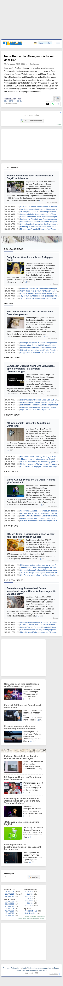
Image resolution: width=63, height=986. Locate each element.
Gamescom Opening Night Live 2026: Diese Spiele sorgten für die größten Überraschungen (31, 368)
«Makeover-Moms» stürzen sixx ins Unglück (37, 459)
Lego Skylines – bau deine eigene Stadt (36, 409)
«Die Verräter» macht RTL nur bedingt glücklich (39, 461)
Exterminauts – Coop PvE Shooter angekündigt (39, 404)
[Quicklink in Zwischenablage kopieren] (55, 98)
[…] (40, 200)
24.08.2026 (9, 896)
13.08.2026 (29, 898)
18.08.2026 (9, 913)
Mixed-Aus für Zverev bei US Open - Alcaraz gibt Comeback (31, 481)
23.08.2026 (9, 901)
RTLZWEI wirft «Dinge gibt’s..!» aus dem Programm (40, 466)
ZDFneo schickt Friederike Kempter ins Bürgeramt (28, 424)
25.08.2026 (9, 894)
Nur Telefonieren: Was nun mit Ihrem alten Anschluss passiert (30, 313)
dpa (37, 64)
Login (41, 43)
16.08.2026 (29, 891)
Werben (25, 970)
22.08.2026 (9, 904)
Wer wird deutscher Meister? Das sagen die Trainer (40, 520)
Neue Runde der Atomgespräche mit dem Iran (29, 58)
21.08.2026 (9, 906)
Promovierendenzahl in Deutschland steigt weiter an (41, 221)
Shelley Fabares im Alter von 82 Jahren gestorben (40, 464)
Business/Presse (13, 580)
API (40, 970)
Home (50, 968)
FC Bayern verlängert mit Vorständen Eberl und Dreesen (22, 778)
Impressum (42, 968)
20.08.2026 (9, 908)
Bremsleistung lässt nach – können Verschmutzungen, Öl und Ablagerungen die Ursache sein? (31, 591)
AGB (24, 968)
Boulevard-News (13, 249)
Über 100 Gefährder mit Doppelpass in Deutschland (23, 706)
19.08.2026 (9, 910)
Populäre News (30, 910)
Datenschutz (16, 968)
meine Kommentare (25, 918)
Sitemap (6, 968)
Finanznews (11, 526)
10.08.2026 (29, 905)
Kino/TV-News (12, 415)
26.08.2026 (9, 891)
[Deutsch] (35, 43)
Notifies (42, 918)
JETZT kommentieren (33, 120)
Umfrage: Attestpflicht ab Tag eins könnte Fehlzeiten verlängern (21, 757)
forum (59, 124)
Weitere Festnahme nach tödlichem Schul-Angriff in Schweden (30, 177)
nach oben (54, 973)
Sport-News (11, 471)
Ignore (35, 918)
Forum (56, 968)
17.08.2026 (9, 915)
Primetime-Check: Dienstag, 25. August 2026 (38, 456)
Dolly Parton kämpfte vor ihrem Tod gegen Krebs (30, 258)
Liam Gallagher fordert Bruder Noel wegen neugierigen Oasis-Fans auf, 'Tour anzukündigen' (22, 800)
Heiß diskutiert (30, 913)
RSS (45, 970)
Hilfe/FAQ (34, 970)
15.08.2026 (29, 894)
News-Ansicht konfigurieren (35, 916)
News (19, 970)
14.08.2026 (29, 896)
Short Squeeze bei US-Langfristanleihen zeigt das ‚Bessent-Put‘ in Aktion (23, 847)
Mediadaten (32, 968)
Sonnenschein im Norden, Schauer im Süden (38, 214)
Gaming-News (12, 358)
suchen (35, 877)
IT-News (8, 303)
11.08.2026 (29, 903)
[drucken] (58, 98)
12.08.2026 (29, 900)
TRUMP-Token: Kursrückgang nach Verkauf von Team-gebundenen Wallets (31, 535)
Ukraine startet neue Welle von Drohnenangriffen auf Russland (20, 727)
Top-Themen (11, 167)
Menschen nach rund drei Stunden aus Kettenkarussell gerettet (21, 685)
